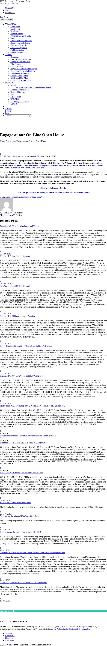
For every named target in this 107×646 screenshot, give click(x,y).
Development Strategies (20, 43)
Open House (11, 197)
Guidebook (15, 29)
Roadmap (14, 31)
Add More (9, 640)
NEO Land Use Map (19, 78)
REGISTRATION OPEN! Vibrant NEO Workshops (21, 376)
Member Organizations (19, 90)
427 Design (8, 156)
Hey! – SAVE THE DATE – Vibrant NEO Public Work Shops (26, 346)
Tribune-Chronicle (11, 168)
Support (8, 633)
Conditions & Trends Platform (22, 71)
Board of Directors (18, 92)
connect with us (6, 611)
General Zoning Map (19, 76)
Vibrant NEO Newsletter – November (15, 256)
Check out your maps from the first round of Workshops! (23, 582)
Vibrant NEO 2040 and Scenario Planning (17, 316)
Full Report (15, 26)
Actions (8, 54)
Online (3, 197)
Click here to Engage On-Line (53, 188)
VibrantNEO (10, 24)
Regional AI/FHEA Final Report (23, 69)
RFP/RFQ (14, 99)
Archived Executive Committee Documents (34, 87)
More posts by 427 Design (11, 215)
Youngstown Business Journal (52, 165)
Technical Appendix (18, 47)
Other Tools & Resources (20, 80)
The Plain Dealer (30, 165)
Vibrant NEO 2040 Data (20, 36)
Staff (12, 94)
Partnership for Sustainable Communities (73, 629)
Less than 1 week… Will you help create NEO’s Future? (23, 443)
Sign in (8, 10)
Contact (13, 104)
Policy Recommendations (20, 59)
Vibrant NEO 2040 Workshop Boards (15, 503)
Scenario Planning (36, 156)
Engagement (18, 156)
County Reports (16, 66)
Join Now (4, 17)
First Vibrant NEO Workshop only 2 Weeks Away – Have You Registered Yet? (32, 406)
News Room (15, 97)
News (26, 156)
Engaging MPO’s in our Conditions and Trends (19, 226)
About (13, 85)
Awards (8, 108)
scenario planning (23, 197)
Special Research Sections (21, 40)
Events (8, 111)
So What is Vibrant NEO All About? (15, 286)
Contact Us (9, 8)
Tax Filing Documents (19, 101)
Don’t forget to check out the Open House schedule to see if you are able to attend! (53, 192)
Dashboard (14, 57)
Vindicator (18, 165)
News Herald (97, 165)
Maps (12, 38)
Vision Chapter (16, 33)
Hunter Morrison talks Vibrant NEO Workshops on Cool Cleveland (28, 436)
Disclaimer (9, 638)
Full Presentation (17, 50)
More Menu (10, 12)
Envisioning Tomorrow (20, 73)
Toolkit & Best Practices (20, 62)
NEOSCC (9, 83)
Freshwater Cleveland (34, 168)
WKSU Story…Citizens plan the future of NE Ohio (21, 473)
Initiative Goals (16, 52)
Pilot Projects (15, 64)
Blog (7, 113)
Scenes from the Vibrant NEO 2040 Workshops (19, 516)
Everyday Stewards (18, 45)
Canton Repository (78, 165)
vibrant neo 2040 (37, 197)
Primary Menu (6, 20)
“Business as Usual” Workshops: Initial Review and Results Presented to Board (32, 553)
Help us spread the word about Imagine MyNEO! (20, 532)
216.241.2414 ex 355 (9, 3)
